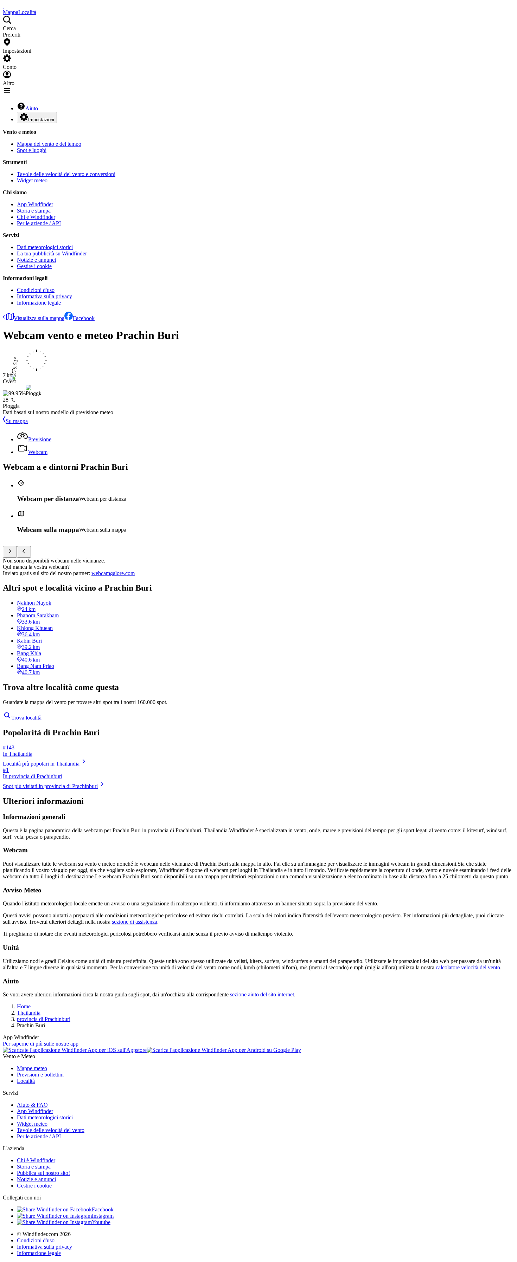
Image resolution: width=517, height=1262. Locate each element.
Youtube (101, 1222)
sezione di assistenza (134, 922)
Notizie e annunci (36, 260)
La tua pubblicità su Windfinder (52, 253)
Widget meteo (32, 180)
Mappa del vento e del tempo (49, 144)
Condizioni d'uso (36, 290)
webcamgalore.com (113, 573)
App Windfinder (35, 204)
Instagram (103, 1216)
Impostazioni (41, 119)
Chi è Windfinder (36, 217)
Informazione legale (39, 303)
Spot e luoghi (31, 150)
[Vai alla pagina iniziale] (3, 6)
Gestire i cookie (34, 266)
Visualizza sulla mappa (39, 318)
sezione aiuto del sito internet (262, 994)
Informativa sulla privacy (44, 296)
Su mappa (17, 421)
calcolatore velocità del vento (468, 967)
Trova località (26, 718)
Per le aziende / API (39, 223)
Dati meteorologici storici (45, 247)
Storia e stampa (34, 211)
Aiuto (31, 108)
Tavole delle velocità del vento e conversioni (66, 174)
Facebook (84, 318)
